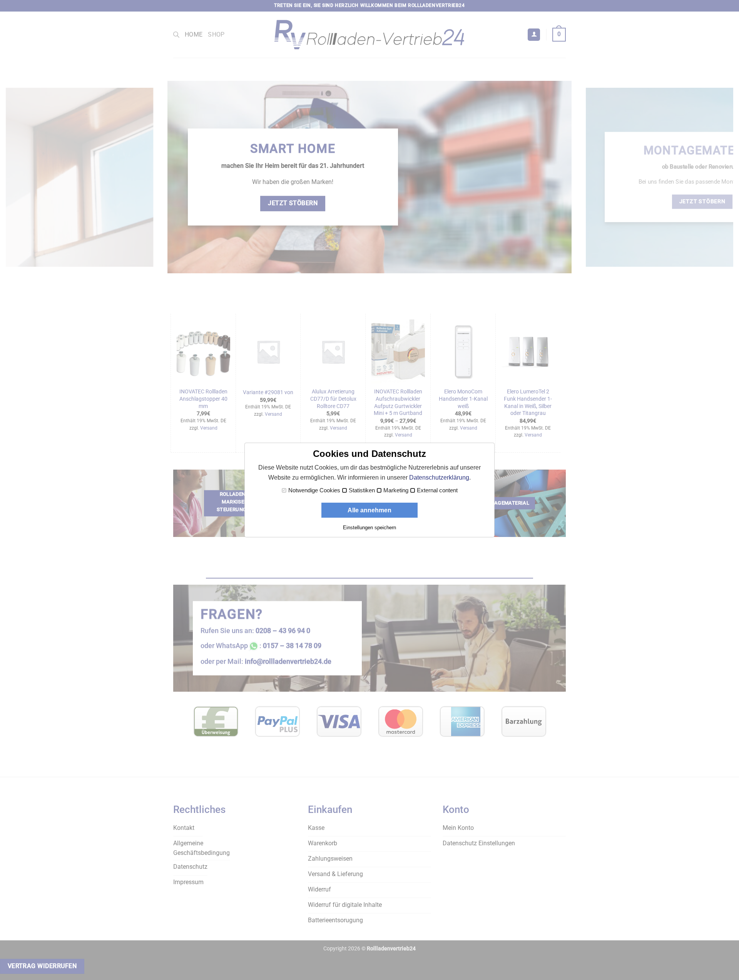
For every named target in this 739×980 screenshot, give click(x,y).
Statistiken (362, 490)
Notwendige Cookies (314, 490)
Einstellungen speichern (369, 527)
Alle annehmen (369, 510)
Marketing (395, 490)
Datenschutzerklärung (439, 477)
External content (437, 490)
